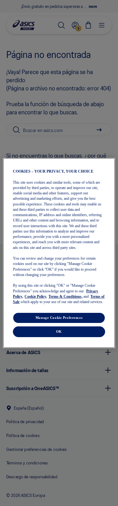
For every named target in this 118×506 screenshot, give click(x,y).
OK (59, 331)
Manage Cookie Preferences (59, 317)
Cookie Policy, (36, 296)
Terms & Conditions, (65, 296)
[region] (59, 253)
